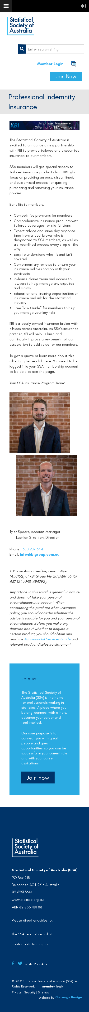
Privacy (17, 992)
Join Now (65, 76)
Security (29, 992)
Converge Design (68, 997)
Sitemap (44, 992)
